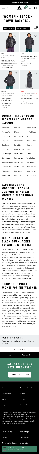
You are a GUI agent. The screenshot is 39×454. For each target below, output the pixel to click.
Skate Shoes (31, 132)
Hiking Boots (31, 141)
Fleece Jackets (29, 154)
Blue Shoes (18, 136)
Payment (23, 399)
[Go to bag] (35, 8)
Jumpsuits (6, 132)
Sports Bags (6, 154)
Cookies (4, 437)
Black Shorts (31, 167)
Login (10, 355)
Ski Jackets (18, 162)
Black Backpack (30, 145)
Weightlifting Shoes (31, 158)
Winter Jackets (29, 137)
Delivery (4, 388)
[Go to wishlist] (8, 8)
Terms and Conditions (9, 443)
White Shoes (19, 154)
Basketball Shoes (31, 163)
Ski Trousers (19, 167)
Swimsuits (6, 158)
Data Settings (24, 432)
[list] (16, 28)
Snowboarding (7, 162)
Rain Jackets (19, 149)
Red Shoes (18, 171)
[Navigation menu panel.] (3, 8)
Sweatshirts (6, 167)
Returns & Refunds (26, 388)
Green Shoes (31, 171)
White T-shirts (17, 128)
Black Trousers (17, 132)
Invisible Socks (17, 145)
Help (3, 405)
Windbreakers (7, 171)
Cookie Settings (7, 432)
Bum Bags (6, 136)
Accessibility (24, 443)
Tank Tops (5, 149)
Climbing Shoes (30, 150)
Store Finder (24, 405)
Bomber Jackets (5, 145)
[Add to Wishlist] (16, 36)
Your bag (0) (26, 355)
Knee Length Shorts (6, 176)
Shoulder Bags (17, 176)
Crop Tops (5, 141)
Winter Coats (6, 128)
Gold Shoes (18, 141)
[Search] (30, 8)
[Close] (4, 449)
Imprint (4, 399)
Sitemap (22, 393)
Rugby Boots (31, 128)
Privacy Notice (24, 437)
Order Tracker (6, 393)
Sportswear (18, 158)
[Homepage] (19, 8)
